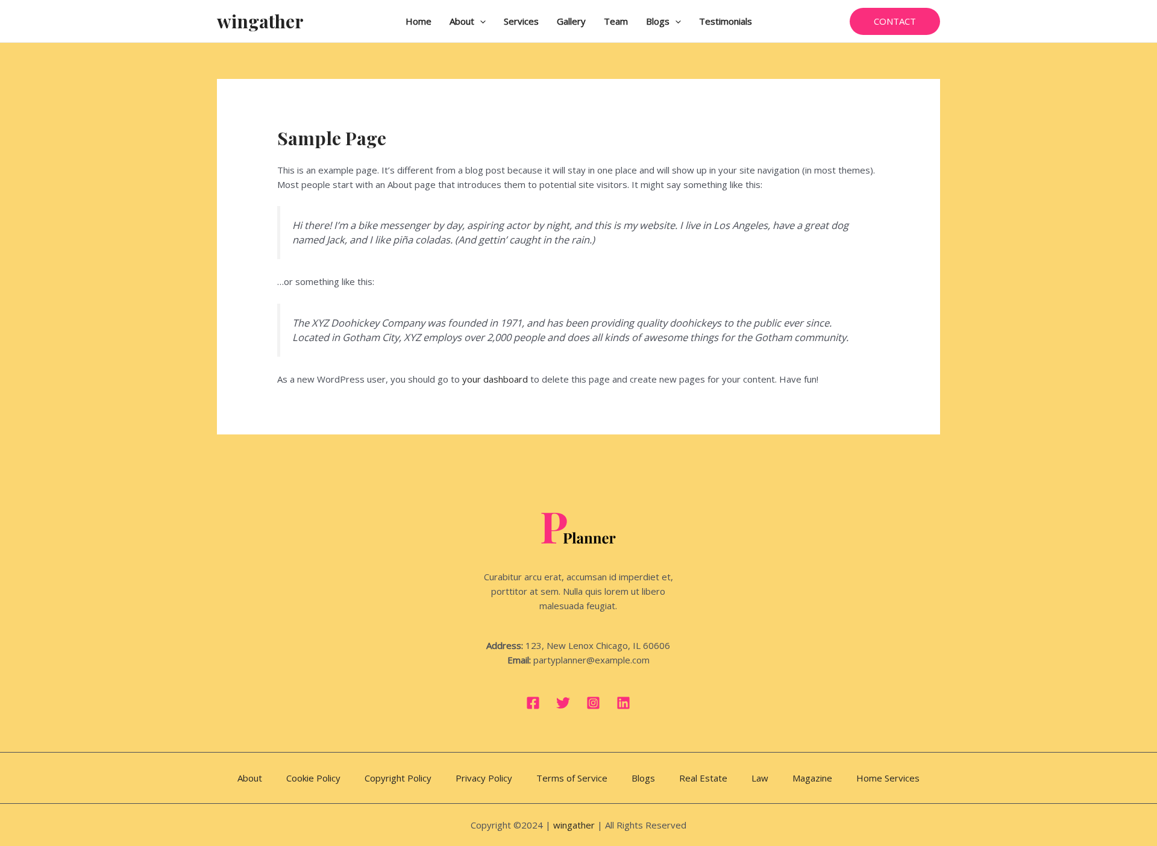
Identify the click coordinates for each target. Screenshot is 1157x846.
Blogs (657, 21)
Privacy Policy (484, 778)
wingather (260, 21)
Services (521, 21)
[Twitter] (563, 703)
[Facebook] (533, 703)
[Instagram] (593, 703)
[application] (480, 21)
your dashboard (495, 379)
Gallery (571, 21)
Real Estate (703, 778)
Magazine (812, 778)
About (462, 21)
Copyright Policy (398, 778)
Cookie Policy (313, 778)
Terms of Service (571, 778)
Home (418, 21)
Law (759, 778)
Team (616, 21)
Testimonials (725, 21)
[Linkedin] (623, 703)
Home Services (888, 778)
